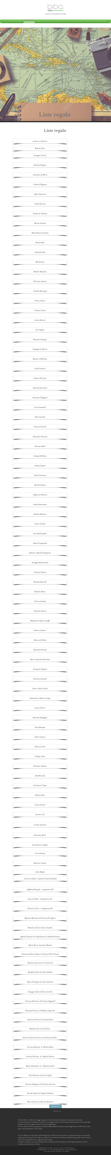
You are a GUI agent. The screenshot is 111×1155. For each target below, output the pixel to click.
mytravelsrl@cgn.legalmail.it (57, 1150)
